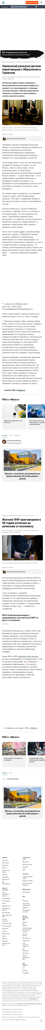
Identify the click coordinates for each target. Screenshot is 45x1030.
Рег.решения (25, 938)
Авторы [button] (4, 435)
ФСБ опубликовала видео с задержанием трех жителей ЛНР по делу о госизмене (20, 617)
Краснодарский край (7, 916)
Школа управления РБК (25, 957)
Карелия (4, 938)
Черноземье (6, 933)
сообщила (6, 588)
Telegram (21, 390)
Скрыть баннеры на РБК (27, 877)
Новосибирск (6, 901)
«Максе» (34, 727)
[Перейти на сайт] (22, 54)
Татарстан (5, 928)
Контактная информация (25, 904)
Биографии (5, 877)
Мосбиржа (20, 1003)
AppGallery (25, 973)
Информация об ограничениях (12, 1009)
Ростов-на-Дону (6, 926)
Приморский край (6, 944)
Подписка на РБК (27, 881)
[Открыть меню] (41, 2)
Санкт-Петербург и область (6, 894)
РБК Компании (25, 949)
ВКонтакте (25, 862)
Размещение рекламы (25, 911)
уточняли (22, 347)
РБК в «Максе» (11, 399)
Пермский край (6, 923)
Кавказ (4, 936)
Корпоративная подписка (27, 884)
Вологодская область (6, 909)
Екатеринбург (6, 898)
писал (14, 213)
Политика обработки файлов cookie (14, 1019)
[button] (22, 54)
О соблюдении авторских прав (12, 1012)
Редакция (25, 907)
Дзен (23, 869)
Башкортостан (6, 906)
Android (24, 970)
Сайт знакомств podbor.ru (25, 944)
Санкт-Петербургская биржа (33, 1003)
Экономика (5, 863)
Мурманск (5, 941)
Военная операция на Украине (12, 62)
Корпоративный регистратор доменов (25, 929)
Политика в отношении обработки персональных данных (21, 1017)
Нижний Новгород (5, 920)
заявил (22, 231)
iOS (23, 968)
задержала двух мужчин (28, 656)
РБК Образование (6, 882)
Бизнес (4, 868)
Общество (5, 865)
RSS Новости (26, 892)
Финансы (5, 874)
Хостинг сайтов (24, 934)
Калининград (6, 912)
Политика (5, 624)
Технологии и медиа (6, 871)
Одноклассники (27, 864)
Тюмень (4, 931)
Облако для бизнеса (24, 923)
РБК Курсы (25, 953)
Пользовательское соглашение (12, 1014)
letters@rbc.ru (34, 999)
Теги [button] (10, 435)
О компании (25, 900)
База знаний (5, 879)
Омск (3, 903)
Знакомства (25, 940)
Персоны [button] (17, 435)
